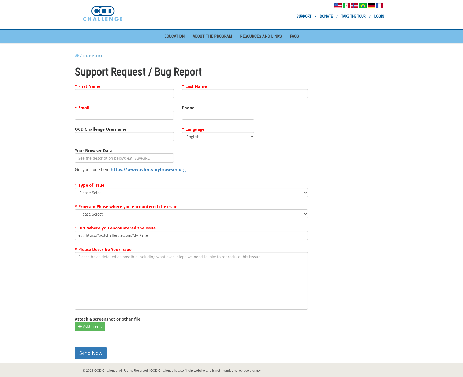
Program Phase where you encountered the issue (127, 206)
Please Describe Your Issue (105, 249)
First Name (89, 86)
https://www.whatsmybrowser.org (148, 169)
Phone (188, 107)
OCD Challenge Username (100, 129)
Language (194, 129)
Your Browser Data (94, 150)
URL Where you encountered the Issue (117, 228)
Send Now (90, 353)
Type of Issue (91, 185)
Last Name (196, 86)
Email (83, 107)
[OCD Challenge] (103, 13)
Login (379, 16)
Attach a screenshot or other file (107, 319)
